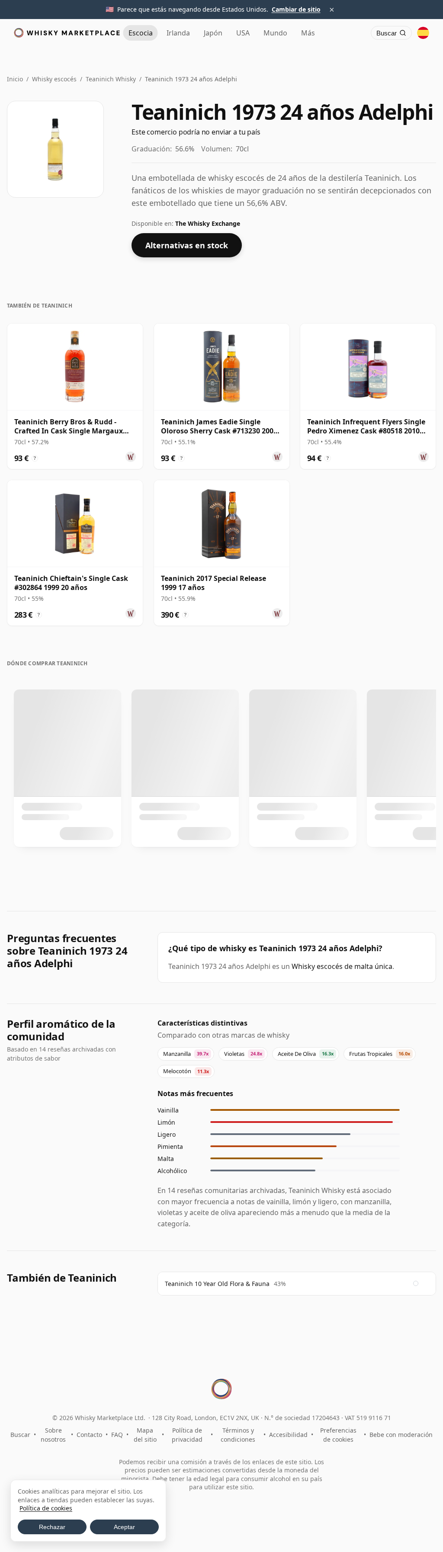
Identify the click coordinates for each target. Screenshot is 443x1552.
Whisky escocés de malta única (342, 966)
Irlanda (178, 33)
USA (243, 33)
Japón (213, 33)
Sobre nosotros (53, 1434)
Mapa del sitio (145, 1434)
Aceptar (124, 1526)
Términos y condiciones (238, 1434)
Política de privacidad (187, 1434)
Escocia (140, 33)
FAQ (117, 1434)
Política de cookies (45, 1508)
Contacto (89, 1434)
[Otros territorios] (423, 33)
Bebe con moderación (401, 1434)
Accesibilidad (288, 1434)
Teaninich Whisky (111, 79)
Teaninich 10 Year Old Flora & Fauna (217, 1283)
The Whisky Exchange (207, 223)
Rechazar (52, 1526)
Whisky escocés (54, 79)
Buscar (20, 1434)
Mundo (275, 33)
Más (308, 33)
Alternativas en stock (186, 245)
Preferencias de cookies (338, 1434)
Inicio (15, 79)
